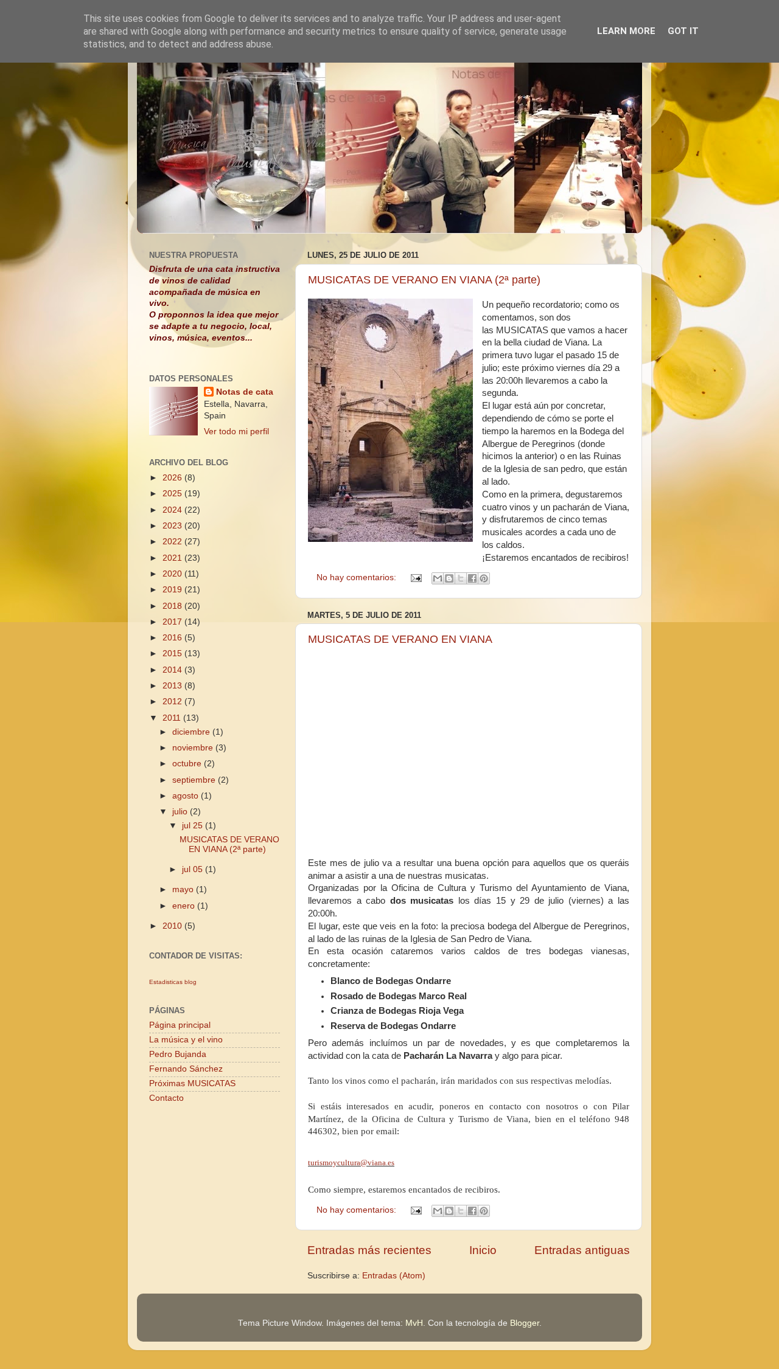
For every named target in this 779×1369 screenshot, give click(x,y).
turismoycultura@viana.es (351, 1162)
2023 (173, 525)
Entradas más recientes (369, 1250)
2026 (173, 477)
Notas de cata (244, 392)
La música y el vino (186, 1039)
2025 (173, 493)
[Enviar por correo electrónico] (437, 578)
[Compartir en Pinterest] (484, 578)
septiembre (195, 780)
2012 (173, 701)
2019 (173, 589)
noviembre (193, 747)
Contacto (166, 1098)
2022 (173, 541)
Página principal (180, 1025)
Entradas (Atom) (393, 1275)
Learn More (626, 31)
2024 (173, 510)
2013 (173, 685)
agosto (186, 795)
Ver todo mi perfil (236, 431)
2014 (173, 669)
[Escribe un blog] (449, 578)
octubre (188, 763)
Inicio (483, 1250)
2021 (173, 558)
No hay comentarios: (357, 577)
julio (181, 811)
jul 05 (193, 869)
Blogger (524, 1323)
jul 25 (193, 825)
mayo (184, 889)
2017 (173, 621)
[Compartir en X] (461, 578)
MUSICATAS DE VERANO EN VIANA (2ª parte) (424, 280)
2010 (173, 926)
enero (184, 905)
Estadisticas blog (173, 982)
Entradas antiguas (582, 1250)
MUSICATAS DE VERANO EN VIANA (400, 639)
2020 (173, 573)
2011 (172, 718)
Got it (683, 31)
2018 (173, 606)
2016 (173, 637)
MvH (414, 1323)
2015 (173, 653)
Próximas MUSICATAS (192, 1083)
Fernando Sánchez (186, 1068)
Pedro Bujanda (177, 1054)
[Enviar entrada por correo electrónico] (415, 577)
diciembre (192, 731)
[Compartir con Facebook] (472, 578)
